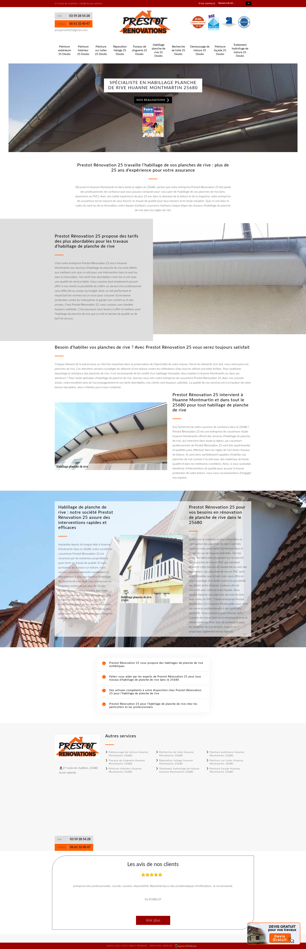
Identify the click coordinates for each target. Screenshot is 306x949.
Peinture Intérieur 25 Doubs (83, 50)
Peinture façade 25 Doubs (220, 50)
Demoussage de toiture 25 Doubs (199, 50)
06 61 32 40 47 (79, 23)
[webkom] (186, 946)
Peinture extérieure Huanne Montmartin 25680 (227, 754)
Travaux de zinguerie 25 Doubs (139, 50)
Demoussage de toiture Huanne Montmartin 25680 (128, 754)
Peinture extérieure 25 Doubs (64, 50)
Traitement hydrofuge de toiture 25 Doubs (240, 50)
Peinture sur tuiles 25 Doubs (101, 50)
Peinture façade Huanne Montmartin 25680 (225, 770)
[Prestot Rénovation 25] (144, 22)
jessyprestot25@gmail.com (71, 30)
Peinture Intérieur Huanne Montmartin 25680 (125, 770)
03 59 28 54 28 (79, 16)
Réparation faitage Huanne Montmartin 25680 (176, 762)
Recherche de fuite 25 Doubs (178, 50)
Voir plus (153, 920)
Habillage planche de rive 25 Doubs (158, 50)
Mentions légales (161, 946)
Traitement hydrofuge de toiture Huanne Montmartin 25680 (179, 770)
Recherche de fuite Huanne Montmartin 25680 (176, 754)
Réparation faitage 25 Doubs (120, 50)
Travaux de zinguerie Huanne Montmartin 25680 (127, 762)
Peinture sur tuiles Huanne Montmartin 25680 (226, 762)
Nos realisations (151, 100)
